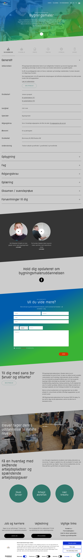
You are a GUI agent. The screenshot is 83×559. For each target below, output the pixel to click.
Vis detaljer (67, 556)
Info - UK (72, 2)
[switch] (37, 556)
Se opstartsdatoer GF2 (28, 101)
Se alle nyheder (9, 439)
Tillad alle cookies (72, 543)
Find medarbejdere (68, 531)
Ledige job (14, 535)
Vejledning (55, 2)
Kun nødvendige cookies (72, 550)
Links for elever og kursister (68, 533)
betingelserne (23, 347)
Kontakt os (68, 528)
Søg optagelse (29, 85)
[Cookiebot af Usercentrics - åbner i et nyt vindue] (8, 556)
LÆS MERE (44, 426)
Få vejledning (41, 535)
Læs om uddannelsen (28, 81)
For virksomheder (64, 2)
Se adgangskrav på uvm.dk (58, 123)
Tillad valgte (72, 547)
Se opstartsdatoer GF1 (28, 97)
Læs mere (18, 247)
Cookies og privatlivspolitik (68, 535)
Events (49, 2)
